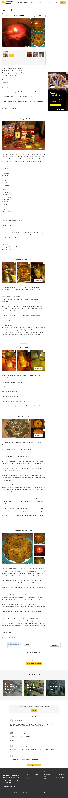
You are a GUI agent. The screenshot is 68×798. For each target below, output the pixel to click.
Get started (47, 777)
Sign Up (63, 2)
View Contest (54, 645)
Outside (36, 779)
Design (27, 779)
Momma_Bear (17, 746)
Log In (56, 2)
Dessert (22, 13)
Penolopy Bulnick (18, 733)
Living (36, 777)
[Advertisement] (58, 91)
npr (16, 154)
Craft (27, 781)
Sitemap (46, 781)
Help (45, 779)
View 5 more (38, 435)
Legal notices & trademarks (46, 795)
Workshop (28, 777)
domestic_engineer (8, 13)
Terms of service (30, 793)
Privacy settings (50, 793)
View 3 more (38, 368)
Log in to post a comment (34, 765)
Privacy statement (40, 793)
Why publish (47, 774)
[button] (44, 16)
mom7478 (16, 720)
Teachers (33, 2)
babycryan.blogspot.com (11, 63)
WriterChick (16, 756)
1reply (12, 740)
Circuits (27, 774)
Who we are (47, 783)
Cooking (16, 13)
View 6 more (38, 280)
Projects (20, 2)
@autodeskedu (61, 777)
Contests (26, 2)
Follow (11, 55)
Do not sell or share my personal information (27, 795)
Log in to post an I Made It (34, 663)
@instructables (61, 774)
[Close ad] (67, 73)
